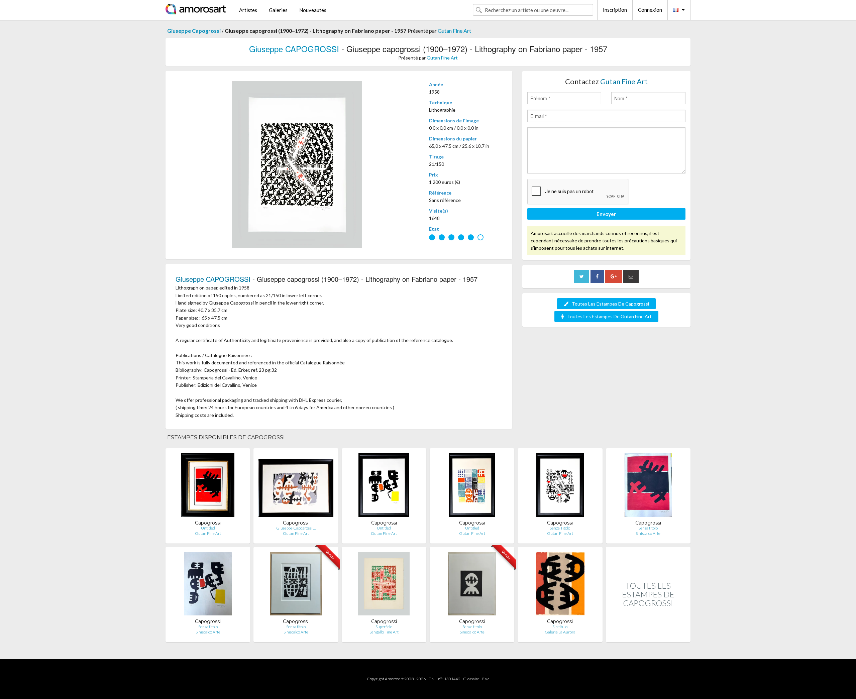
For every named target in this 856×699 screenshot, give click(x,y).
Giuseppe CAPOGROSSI (294, 48)
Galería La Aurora (560, 631)
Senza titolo (648, 528)
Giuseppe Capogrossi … (296, 528)
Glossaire (471, 678)
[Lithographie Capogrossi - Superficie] (384, 585)
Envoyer (606, 214)
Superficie (384, 626)
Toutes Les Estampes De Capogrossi (610, 304)
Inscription (615, 10)
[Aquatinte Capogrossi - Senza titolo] (472, 585)
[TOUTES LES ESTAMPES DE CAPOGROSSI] (648, 635)
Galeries (278, 10)
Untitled (208, 528)
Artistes (248, 10)
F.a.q (486, 678)
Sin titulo (559, 626)
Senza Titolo (560, 528)
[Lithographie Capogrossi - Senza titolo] (648, 486)
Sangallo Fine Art (384, 631)
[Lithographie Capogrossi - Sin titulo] (560, 585)
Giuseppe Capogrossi (194, 30)
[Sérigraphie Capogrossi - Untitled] (472, 486)
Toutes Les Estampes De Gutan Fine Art (609, 316)
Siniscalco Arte (648, 533)
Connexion (650, 10)
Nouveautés (312, 10)
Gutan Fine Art (454, 30)
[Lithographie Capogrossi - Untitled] (208, 486)
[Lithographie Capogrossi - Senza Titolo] (560, 486)
